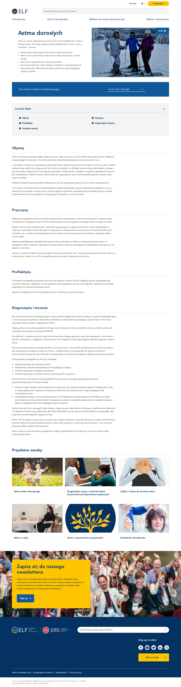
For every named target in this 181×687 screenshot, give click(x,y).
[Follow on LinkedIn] (160, 649)
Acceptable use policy (43, 672)
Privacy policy (75, 672)
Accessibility (61, 672)
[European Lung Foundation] (25, 11)
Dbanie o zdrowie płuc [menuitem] (158, 19)
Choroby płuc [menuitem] (19, 19)
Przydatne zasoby (30, 128)
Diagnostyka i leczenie (105, 123)
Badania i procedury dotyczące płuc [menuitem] (107, 19)
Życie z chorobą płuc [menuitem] (57, 19)
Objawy (25, 118)
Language (142, 4)
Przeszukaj (123, 630)
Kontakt (132, 4)
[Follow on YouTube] (147, 649)
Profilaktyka (27, 123)
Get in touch (152, 657)
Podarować (158, 3)
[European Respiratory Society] (57, 630)
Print (161, 31)
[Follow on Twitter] (153, 649)
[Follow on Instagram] (166, 649)
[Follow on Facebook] (140, 649)
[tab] (90, 109)
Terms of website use (21, 672)
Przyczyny (99, 118)
